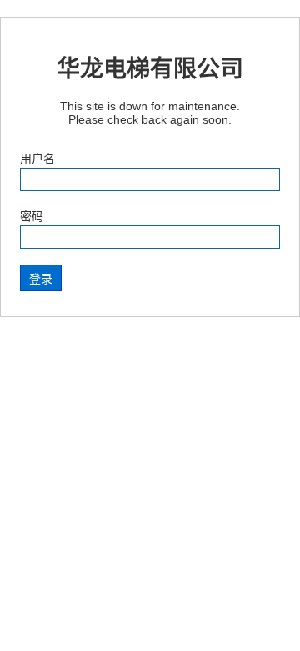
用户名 (37, 158)
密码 (31, 216)
